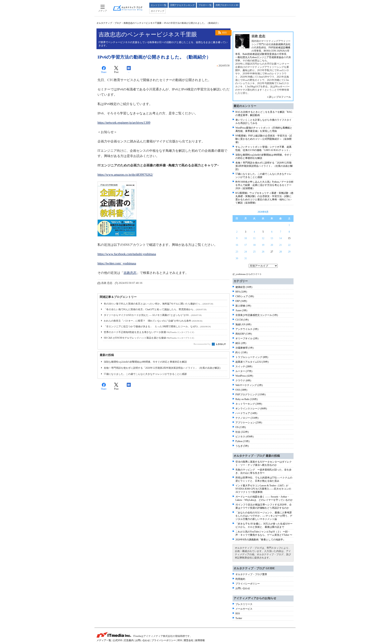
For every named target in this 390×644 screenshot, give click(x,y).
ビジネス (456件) (244, 436)
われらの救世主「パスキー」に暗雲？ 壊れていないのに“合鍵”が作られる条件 (153, 320)
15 (289, 238)
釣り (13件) (241, 352)
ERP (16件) (241, 301)
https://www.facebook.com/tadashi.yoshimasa (127, 254)
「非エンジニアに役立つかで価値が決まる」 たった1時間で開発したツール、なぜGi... (157, 326)
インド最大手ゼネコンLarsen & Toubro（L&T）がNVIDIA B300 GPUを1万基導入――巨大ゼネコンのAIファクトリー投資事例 (263, 488)
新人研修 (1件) (243, 305)
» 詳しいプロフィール (279, 96)
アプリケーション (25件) (248, 422)
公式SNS (117, 640)
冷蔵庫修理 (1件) (244, 347)
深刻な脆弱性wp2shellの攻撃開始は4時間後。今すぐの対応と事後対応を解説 (145, 361)
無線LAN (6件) (243, 324)
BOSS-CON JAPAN (274, 50)
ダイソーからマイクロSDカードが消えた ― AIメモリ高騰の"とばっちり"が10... (153, 315)
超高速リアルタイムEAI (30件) (252, 361)
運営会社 (188, 640)
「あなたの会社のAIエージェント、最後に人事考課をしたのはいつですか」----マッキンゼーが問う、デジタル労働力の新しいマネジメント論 (263, 515)
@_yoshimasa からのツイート (247, 274)
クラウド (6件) (243, 380)
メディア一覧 (103, 640)
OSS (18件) (241, 389)
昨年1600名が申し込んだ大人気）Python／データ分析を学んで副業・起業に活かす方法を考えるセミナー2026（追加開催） (264, 185)
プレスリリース (243, 604)
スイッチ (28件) (243, 366)
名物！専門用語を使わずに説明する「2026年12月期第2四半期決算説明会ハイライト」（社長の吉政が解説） (163, 367)
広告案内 (129, 640)
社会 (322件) (242, 431)
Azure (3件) (241, 310)
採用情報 (200, 640)
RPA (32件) (241, 291)
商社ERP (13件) (243, 333)
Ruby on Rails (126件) (246, 399)
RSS (224, 32)
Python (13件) (242, 441)
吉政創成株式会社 (280, 44)
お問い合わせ (242, 588)
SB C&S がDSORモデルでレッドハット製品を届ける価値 (149, 337)
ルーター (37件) (243, 371)
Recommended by (202, 344)
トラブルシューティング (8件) (251, 357)
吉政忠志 (130, 272)
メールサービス (243, 608)
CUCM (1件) (242, 319)
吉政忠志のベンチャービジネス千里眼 (142, 23)
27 (272, 251)
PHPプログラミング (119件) (250, 394)
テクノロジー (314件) (246, 417)
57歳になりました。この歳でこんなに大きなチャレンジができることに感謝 (145, 374)
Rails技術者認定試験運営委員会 (260, 54)
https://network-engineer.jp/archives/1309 (124, 122)
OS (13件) (240, 427)
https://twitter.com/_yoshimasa (117, 263)
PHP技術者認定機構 (279, 47)
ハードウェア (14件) (246, 413)
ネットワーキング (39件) (248, 403)
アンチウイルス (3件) (246, 329)
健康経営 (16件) (243, 287)
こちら (263, 60)
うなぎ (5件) (242, 446)
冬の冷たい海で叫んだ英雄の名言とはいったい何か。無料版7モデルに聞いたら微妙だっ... (158, 303)
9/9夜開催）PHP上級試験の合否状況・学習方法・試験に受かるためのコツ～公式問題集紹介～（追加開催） (263, 139)
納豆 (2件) (240, 343)
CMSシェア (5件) (244, 296)
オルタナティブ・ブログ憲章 (251, 574)
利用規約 (240, 579)
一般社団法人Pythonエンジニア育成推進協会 (259, 57)
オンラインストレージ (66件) (251, 408)
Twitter (238, 618)
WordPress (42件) (244, 375)
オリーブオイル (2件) (246, 338)
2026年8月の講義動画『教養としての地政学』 (260, 539)
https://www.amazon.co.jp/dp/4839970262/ (125, 174)
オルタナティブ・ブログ (108, 23)
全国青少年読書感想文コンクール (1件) (256, 315)
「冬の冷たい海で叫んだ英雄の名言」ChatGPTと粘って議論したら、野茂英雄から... (155, 309)
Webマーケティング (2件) (249, 385)
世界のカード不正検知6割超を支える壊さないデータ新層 (149, 332)
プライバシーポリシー (247, 583)
